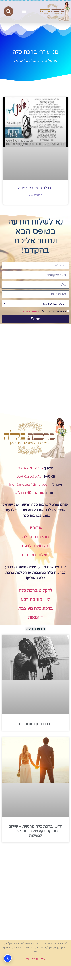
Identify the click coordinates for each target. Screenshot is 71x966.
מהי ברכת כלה (35, 537)
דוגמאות (35, 617)
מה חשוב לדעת (36, 546)
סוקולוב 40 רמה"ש (29, 493)
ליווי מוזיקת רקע (35, 599)
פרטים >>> (35, 195)
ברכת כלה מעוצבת (35, 608)
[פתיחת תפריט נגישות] (8, 958)
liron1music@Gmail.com (30, 485)
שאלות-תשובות (36, 555)
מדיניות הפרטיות (30, 312)
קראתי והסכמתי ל (42, 312)
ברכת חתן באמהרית (35, 723)
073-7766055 (30, 468)
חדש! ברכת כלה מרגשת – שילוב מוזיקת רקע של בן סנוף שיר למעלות (35, 831)
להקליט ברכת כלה (35, 590)
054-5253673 (29, 476)
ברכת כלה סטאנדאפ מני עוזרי (35, 188)
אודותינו (36, 528)
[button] (24, 11)
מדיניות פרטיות (35, 959)
